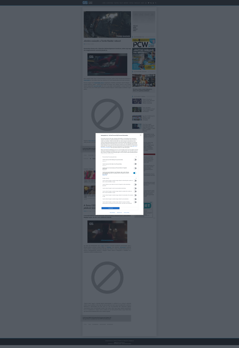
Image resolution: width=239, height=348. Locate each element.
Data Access (119, 212)
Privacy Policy (126, 212)
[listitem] (119, 157)
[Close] (141, 135)
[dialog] (119, 174)
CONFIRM (110, 208)
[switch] (135, 159)
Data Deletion (112, 212)
